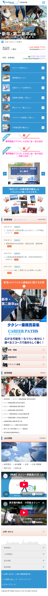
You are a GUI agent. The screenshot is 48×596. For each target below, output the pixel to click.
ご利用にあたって (10, 579)
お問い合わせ (9, 574)
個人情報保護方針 (24, 574)
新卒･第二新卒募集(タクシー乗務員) (16, 429)
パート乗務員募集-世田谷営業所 (14, 403)
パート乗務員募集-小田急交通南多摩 (16, 418)
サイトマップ (25, 579)
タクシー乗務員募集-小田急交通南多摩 (16, 414)
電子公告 (7, 468)
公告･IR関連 (36, 464)
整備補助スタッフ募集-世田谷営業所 (16, 425)
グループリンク (10, 584)
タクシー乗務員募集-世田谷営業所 (24, 399)
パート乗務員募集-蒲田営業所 (13, 410)
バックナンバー (21, 220)
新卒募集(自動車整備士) (12, 432)
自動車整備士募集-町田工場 (13, 421)
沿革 (26, 464)
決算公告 (18, 468)
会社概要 (18, 464)
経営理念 (7, 464)
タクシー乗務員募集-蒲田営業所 (14, 406)
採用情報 (7, 399)
